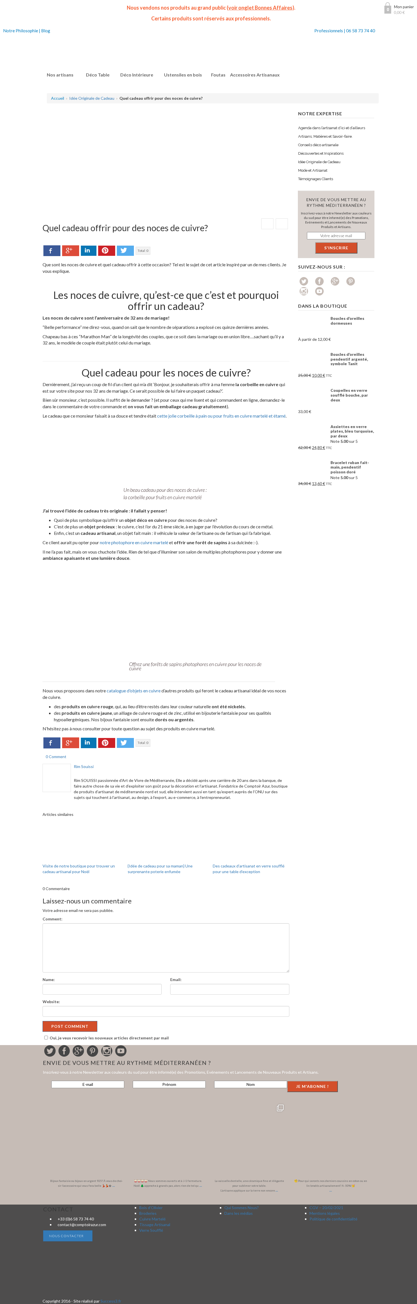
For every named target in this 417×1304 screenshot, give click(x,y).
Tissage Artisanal (154, 1224)
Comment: (52, 918)
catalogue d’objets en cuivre (134, 690)
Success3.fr (110, 1301)
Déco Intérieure (136, 74)
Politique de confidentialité (333, 1218)
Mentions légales (324, 1213)
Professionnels (328, 30)
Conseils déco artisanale (318, 145)
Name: (49, 979)
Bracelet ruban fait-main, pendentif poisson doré (349, 467)
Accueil (57, 98)
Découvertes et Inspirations (321, 153)
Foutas (218, 74)
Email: (176, 979)
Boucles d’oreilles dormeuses (347, 321)
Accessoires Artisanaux (255, 74)
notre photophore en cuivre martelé (134, 542)
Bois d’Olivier (151, 1207)
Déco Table (97, 74)
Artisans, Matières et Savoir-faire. (325, 136)
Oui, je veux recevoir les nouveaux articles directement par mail (109, 1037)
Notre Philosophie (20, 30)
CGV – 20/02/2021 (326, 1207)
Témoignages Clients (315, 179)
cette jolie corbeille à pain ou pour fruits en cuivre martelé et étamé (221, 415)
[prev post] (267, 223)
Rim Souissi (84, 766)
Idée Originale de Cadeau (91, 98)
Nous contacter (66, 1236)
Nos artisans (60, 74)
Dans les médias (238, 1213)
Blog (45, 30)
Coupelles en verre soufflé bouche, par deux (349, 395)
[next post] (282, 223)
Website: (51, 1001)
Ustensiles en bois (183, 74)
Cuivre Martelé (152, 1218)
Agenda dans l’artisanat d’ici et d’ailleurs (331, 128)
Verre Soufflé (151, 1230)
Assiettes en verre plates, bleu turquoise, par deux (352, 431)
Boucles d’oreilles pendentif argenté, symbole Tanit (349, 359)
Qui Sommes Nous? (241, 1207)
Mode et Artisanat (312, 170)
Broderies (148, 1213)
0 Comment (56, 756)
